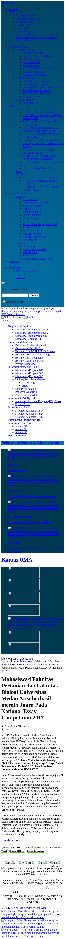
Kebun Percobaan (32, 205)
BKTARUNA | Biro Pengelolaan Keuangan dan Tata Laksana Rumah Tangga (43, 143)
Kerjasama (14, 261)
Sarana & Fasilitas (19, 193)
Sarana (19, 196)
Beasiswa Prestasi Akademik (31, 345)
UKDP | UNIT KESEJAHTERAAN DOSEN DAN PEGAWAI (40, 186)
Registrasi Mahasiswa (20, 326)
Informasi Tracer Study (20, 423)
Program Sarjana (25, 49)
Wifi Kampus (30, 252)
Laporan (20, 277)
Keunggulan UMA (26, 15)
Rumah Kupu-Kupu (34, 236)
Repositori (28, 255)
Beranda (13, 9)
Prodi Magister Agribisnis (37, 90)
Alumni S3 (21, 432)
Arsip (19, 43)
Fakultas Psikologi (33, 52)
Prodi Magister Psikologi (36, 80)
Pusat (19, 171)
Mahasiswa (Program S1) (29, 370)
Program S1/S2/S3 (19, 46)
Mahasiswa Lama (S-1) (28, 338)
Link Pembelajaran (25, 388)
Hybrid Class (22, 404)
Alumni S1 (21, 426)
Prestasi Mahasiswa (26, 363)
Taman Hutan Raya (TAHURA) (40, 224)
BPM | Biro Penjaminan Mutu (39, 112)
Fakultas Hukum (32, 59)
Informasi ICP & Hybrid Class (24, 398)
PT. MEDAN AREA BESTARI (40, 180)
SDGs (12, 264)
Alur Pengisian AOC (26, 395)
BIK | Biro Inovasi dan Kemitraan (41, 161)
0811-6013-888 (37, 887)
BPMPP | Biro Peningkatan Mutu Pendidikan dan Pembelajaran (41, 129)
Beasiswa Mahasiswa (20, 342)
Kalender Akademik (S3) (29, 416)
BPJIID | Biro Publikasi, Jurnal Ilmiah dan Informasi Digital (40, 157)
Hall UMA (29, 208)
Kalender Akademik (19, 407)
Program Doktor (25, 99)
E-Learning (29, 246)
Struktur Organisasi (26, 31)
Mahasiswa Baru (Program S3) (32, 335)
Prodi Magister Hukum (35, 84)
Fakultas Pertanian (33, 71)
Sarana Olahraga (32, 214)
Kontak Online (17, 435)
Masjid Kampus (31, 218)
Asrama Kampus (32, 211)
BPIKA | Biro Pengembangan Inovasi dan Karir (39, 151)
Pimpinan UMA (24, 34)
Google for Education (34, 249)
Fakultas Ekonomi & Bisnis (38, 56)
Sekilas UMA (16, 12)
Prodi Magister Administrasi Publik (42, 87)
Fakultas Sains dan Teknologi (39, 68)
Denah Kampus (24, 40)
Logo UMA (22, 27)
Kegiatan (21, 274)
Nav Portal (8, 3)
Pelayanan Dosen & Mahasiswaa (30, 443)
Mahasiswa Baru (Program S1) (32, 329)
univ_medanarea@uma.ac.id (36, 891)
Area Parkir (29, 221)
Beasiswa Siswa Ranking (29, 357)
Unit (11, 105)
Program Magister (25, 77)
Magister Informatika (34, 96)
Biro (18, 109)
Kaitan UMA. (17, 560)
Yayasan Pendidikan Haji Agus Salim (36, 37)
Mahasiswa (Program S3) (29, 376)
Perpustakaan (30, 239)
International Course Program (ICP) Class (38, 401)
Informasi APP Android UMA (26, 419)
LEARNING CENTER (36, 202)
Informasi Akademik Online (23, 366)
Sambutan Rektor (25, 21)
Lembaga (21, 165)
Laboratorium (30, 199)
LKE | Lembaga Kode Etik (37, 168)
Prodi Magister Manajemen (37, 93)
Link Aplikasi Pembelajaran (30, 379)
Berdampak (15, 267)
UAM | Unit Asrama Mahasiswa (40, 177)
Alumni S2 (21, 429)
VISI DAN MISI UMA (29, 18)
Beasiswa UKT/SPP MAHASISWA (35, 351)
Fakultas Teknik (31, 62)
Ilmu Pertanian (31, 102)
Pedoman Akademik (26, 391)
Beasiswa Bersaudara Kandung (32, 354)
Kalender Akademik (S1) (29, 410)
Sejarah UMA (23, 24)
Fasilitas (20, 243)
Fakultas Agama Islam (35, 74)
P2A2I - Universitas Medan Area (28, 907)
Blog (25, 385)
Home (4, 661)
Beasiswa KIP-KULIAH (29, 348)
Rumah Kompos (32, 233)
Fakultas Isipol (31, 65)
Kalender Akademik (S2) (29, 413)
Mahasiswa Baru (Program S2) (32, 332)
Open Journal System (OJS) (38, 258)
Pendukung (22, 174)
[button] (57, 862)
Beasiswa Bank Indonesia (29, 360)
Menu (4, 320)
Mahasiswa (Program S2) (29, 373)
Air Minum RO (31, 227)
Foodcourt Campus (33, 230)
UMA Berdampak (26, 271)
